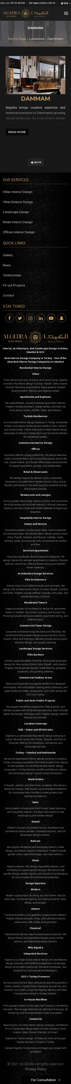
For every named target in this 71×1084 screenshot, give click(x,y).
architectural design (39, 608)
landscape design (23, 773)
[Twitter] (20, 318)
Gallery (8, 255)
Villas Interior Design (17, 192)
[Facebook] (9, 318)
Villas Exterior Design (18, 202)
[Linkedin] (41, 318)
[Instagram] (30, 318)
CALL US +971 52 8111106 (12, 3)
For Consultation (43, 1080)
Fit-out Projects (14, 285)
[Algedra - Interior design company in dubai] (25, 13)
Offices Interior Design (19, 232)
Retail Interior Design (18, 222)
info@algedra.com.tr (42, 3)
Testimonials (12, 275)
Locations (36, 39)
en (66, 3)
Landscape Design (16, 212)
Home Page (17, 39)
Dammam (55, 39)
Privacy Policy (35, 1069)
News (7, 265)
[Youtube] (51, 318)
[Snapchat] (61, 318)
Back (37, 162)
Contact (8, 295)
